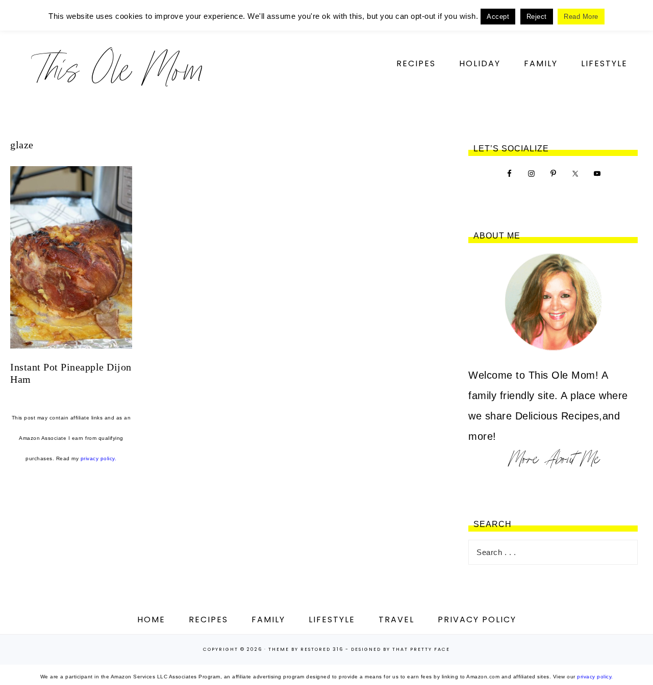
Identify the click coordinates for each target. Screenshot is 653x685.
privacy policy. (99, 458)
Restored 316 (321, 649)
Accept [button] (498, 16)
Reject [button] (536, 16)
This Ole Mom (117, 68)
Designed (366, 649)
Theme (278, 649)
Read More (581, 16)
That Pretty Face (421, 649)
